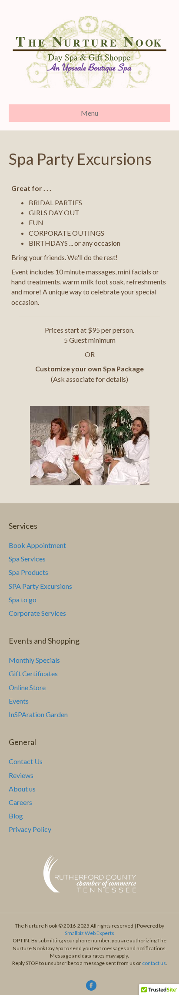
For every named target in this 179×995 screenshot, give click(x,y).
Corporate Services (37, 613)
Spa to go (22, 599)
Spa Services (27, 558)
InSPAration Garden (38, 714)
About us (22, 789)
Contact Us (26, 761)
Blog (16, 815)
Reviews (21, 775)
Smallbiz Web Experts (89, 933)
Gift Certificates (33, 673)
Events (19, 701)
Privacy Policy (30, 829)
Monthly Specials (34, 660)
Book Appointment (37, 545)
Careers (20, 802)
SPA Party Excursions (40, 586)
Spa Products (28, 572)
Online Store (27, 687)
